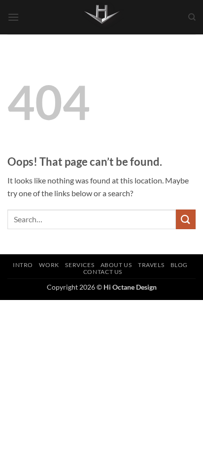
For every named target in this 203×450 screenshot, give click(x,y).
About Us (116, 265)
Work (49, 265)
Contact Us (102, 271)
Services (79, 265)
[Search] (192, 17)
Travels (151, 265)
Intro (23, 265)
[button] (13, 17)
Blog (179, 265)
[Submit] (186, 219)
